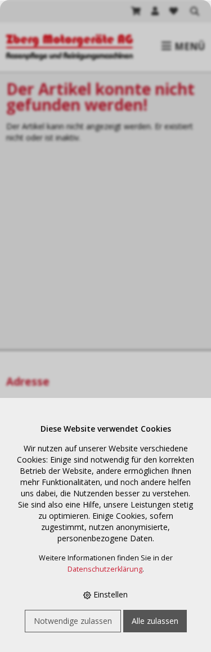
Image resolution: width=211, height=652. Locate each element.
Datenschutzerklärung (105, 569)
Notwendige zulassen (73, 620)
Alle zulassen (155, 620)
